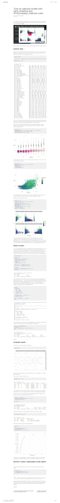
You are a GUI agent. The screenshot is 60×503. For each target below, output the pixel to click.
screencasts (26, 21)
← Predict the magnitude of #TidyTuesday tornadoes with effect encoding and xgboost (24, 491)
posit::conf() (16, 481)
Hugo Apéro (12, 500)
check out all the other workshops (36, 483)
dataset (37, 22)
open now (29, 482)
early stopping (16, 281)
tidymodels (21, 15)
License (55, 500)
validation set (44, 253)
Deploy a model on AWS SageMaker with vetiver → (41, 491)
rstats (19, 15)
